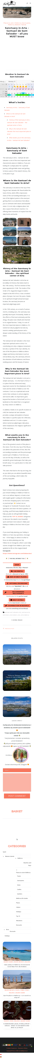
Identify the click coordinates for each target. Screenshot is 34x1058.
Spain (4, 852)
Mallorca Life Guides (22, 898)
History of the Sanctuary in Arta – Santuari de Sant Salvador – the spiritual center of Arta (19, 122)
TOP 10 (14, 516)
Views (26, 651)
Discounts (19, 925)
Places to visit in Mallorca (12, 23)
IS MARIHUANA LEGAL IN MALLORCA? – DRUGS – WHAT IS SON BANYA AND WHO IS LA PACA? (17, 1025)
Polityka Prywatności (12, 1048)
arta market (13, 615)
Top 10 (18, 916)
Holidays (18, 912)
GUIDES (20, 516)
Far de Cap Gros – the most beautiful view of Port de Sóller (17, 708)
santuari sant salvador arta (13, 612)
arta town (6, 615)
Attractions (19, 920)
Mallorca (11, 25)
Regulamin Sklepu (22, 1048)
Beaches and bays (27, 864)
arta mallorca (25, 615)
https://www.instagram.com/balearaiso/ (17, 553)
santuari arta (26, 612)
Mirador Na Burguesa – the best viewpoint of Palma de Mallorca (17, 656)
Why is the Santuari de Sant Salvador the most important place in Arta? (19, 131)
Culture (18, 907)
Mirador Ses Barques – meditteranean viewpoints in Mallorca (17, 682)
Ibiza (7, 929)
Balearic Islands (20, 25)
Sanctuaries (26, 23)
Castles (19, 889)
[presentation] (17, 951)
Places (18, 903)
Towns (19, 876)
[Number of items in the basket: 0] (17, 839)
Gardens (19, 894)
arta (19, 615)
